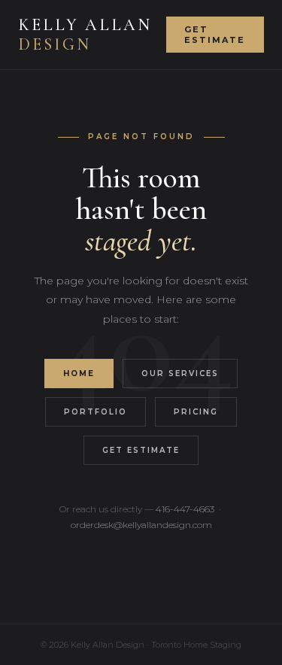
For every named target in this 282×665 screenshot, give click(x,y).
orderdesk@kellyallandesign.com (141, 524)
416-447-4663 (185, 509)
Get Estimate (214, 34)
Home (79, 373)
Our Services (180, 373)
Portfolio (95, 412)
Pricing (196, 412)
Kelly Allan (85, 34)
